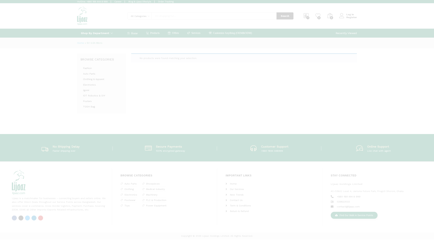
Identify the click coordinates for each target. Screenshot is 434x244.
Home (134, 33)
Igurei (86, 90)
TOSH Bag (89, 106)
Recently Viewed (346, 33)
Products (155, 33)
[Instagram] (20, 218)
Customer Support (274, 146)
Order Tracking (166, 1)
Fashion (87, 68)
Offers (175, 33)
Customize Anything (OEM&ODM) (232, 33)
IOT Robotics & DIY (94, 95)
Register (351, 17)
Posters (87, 101)
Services (195, 33)
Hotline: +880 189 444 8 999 (92, 1)
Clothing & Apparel (93, 79)
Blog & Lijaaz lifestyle (139, 1)
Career (118, 1)
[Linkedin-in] (34, 218)
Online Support (378, 146)
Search (285, 16)
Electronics (89, 84)
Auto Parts (89, 73)
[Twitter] (27, 218)
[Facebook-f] (14, 218)
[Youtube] (40, 218)
